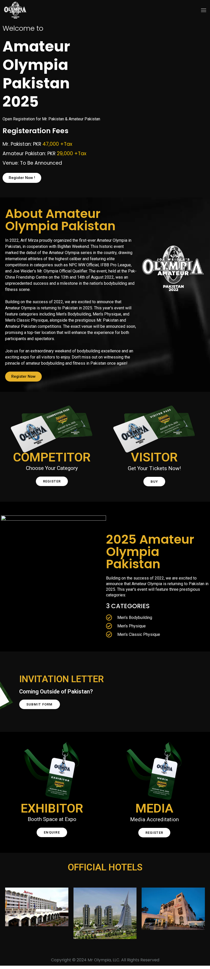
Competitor (52, 457)
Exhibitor (52, 808)
